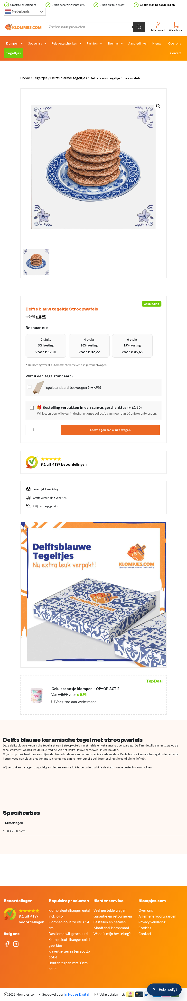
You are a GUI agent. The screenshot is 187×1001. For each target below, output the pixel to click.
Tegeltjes (13, 53)
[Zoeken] (139, 27)
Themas (113, 43)
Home (25, 78)
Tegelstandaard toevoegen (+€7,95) (72, 387)
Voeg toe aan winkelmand (75, 702)
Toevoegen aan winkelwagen (110, 430)
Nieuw (156, 43)
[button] (158, 106)
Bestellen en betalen (110, 922)
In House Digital (76, 994)
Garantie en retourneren (113, 916)
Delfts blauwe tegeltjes (68, 78)
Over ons (174, 43)
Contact (175, 53)
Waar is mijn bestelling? (112, 933)
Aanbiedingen (138, 43)
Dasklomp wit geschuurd (68, 933)
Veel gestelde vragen (110, 910)
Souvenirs (35, 43)
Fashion (92, 43)
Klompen (12, 43)
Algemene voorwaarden (157, 916)
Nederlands (20, 11)
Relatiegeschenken (64, 43)
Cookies (145, 928)
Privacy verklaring (152, 922)
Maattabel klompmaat (111, 928)
